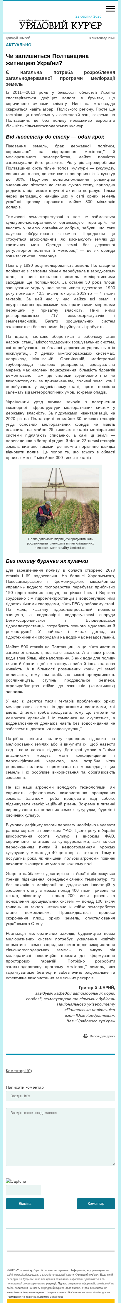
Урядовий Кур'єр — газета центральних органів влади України (60, 21)
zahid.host (56, 1296)
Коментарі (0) (19, 1070)
